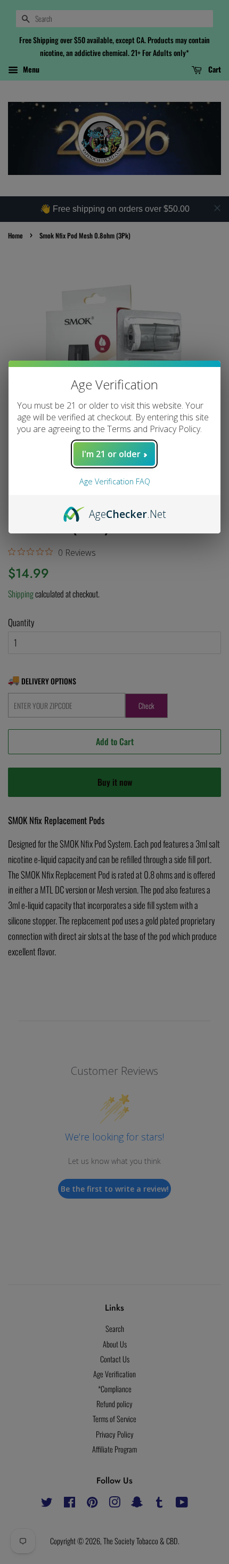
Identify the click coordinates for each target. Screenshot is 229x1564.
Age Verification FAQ (114, 481)
